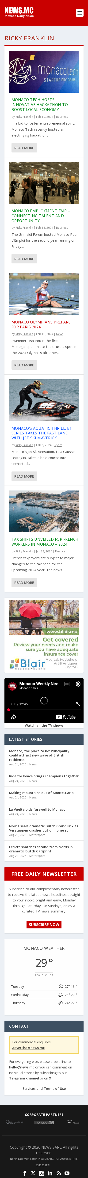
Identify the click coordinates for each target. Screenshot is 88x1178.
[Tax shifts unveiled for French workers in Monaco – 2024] (44, 511)
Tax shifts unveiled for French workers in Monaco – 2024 (45, 542)
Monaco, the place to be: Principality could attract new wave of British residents (39, 755)
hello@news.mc (21, 1067)
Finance (60, 551)
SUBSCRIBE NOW (44, 924)
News (59, 334)
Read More (24, 147)
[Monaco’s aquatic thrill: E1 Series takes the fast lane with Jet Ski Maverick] (44, 400)
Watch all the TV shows (44, 725)
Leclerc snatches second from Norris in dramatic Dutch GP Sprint (41, 849)
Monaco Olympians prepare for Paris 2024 (41, 324)
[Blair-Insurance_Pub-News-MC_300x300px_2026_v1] (44, 669)
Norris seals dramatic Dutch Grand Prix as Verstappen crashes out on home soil (43, 828)
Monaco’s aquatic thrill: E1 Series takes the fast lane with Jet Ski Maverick (41, 433)
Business (62, 117)
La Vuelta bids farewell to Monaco (37, 809)
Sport (58, 445)
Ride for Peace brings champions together (44, 776)
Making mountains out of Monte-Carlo (41, 792)
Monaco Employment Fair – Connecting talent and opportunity (40, 215)
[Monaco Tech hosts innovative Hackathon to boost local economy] (44, 72)
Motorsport (37, 835)
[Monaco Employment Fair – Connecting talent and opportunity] (44, 183)
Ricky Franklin (24, 117)
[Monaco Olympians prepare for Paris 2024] (44, 294)
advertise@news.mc (28, 1047)
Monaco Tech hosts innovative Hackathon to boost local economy (39, 104)
